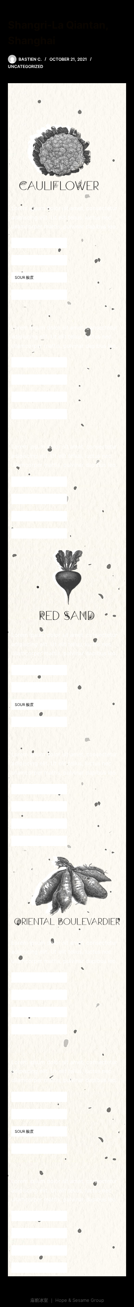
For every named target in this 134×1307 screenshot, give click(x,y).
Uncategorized (25, 66)
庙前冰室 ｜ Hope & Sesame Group (67, 1300)
